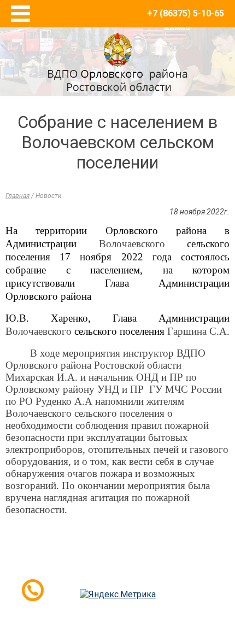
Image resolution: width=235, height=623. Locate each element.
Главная (17, 196)
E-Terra (153, 573)
